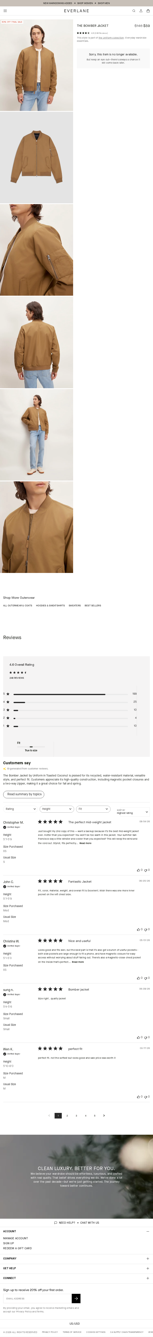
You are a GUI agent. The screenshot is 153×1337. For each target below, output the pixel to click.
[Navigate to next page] (104, 1116)
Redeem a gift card (17, 1248)
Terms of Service (72, 1332)
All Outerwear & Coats (17, 605)
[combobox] (20, 811)
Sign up (8, 1243)
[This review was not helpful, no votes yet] (145, 870)
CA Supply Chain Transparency (126, 1332)
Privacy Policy (24, 1311)
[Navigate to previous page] (49, 1116)
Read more (85, 843)
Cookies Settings (95, 1332)
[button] (148, 10)
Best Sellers (93, 605)
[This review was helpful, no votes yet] (138, 870)
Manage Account (15, 1238)
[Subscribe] (76, 1298)
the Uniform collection (111, 37)
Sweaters (75, 605)
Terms (40, 1311)
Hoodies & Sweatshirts (50, 605)
